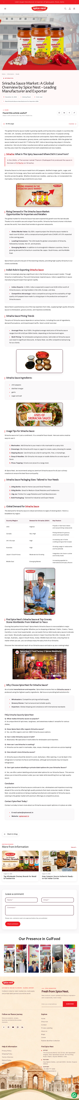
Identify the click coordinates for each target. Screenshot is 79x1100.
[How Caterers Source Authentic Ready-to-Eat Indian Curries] (58, 861)
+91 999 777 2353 (49, 1069)
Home (3, 74)
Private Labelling (46, 1028)
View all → (74, 847)
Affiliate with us (7, 1063)
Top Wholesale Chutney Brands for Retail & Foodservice (20, 877)
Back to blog (12, 834)
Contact (44, 1025)
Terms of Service (7, 1057)
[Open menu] (5, 9)
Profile (4, 1066)
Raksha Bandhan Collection (50, 1040)
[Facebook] (4, 1027)
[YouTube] (13, 1027)
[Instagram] (8, 1027)
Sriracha (10, 154)
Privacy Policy (6, 1050)
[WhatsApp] (18, 1027)
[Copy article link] (74, 113)
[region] (39, 541)
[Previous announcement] (4, 2)
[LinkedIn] (22, 1027)
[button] (65, 9)
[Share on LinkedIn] (64, 113)
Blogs (43, 1034)
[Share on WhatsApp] (59, 113)
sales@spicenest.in (49, 1071)
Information (10, 74)
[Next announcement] (75, 2)
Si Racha (19, 163)
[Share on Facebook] (69, 113)
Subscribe (70, 1004)
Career (43, 1037)
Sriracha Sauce (37, 270)
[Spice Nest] (8, 983)
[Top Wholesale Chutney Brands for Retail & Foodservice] (20, 861)
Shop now (44, 1021)
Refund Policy (6, 1060)
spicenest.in (24, 816)
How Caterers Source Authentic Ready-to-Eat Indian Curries (58, 877)
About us (44, 1031)
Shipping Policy (7, 1054)
